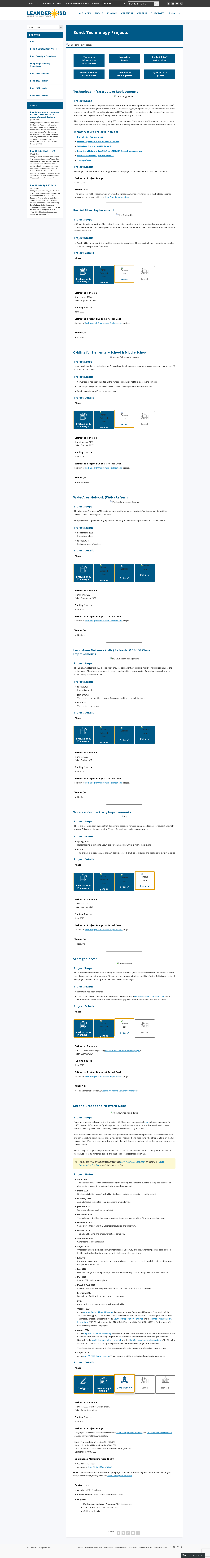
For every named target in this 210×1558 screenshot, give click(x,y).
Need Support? (194, 1555)
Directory (157, 13)
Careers (142, 13)
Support (80, 1547)
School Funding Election (77, 3)
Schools (112, 13)
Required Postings (160, 1547)
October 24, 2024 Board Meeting (98, 1312)
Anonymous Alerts (121, 1547)
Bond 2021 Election (39, 88)
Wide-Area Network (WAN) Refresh (94, 146)
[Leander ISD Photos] (181, 3)
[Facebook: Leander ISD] (168, 3)
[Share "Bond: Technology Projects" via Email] (133, 1533)
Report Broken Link (145, 1547)
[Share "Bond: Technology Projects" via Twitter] (123, 1533)
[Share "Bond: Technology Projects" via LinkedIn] (128, 1533)
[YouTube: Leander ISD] (177, 3)
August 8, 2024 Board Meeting (97, 1333)
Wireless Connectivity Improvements (95, 155)
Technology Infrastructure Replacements (103, 323)
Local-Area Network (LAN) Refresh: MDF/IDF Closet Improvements (109, 151)
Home (31, 3)
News (59, 3)
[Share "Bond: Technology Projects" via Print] (138, 1533)
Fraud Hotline (108, 1547)
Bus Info (96, 3)
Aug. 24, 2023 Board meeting (96, 1356)
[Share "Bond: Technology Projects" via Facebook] (118, 1533)
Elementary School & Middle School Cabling (98, 141)
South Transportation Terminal (128, 1318)
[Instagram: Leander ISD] (172, 3)
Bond (32, 41)
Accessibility (133, 1547)
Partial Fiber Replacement (90, 137)
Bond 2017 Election (39, 95)
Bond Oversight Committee (117, 197)
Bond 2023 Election (39, 81)
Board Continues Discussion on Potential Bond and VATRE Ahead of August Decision (45, 114)
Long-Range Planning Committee (40, 64)
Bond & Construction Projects (44, 49)
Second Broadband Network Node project (122, 1050)
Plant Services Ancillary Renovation (145, 1340)
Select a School (44, 3)
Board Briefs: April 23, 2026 (43, 185)
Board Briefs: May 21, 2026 (42, 151)
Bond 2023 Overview (39, 73)
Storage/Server (84, 160)
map (146, 1122)
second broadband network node (149, 996)
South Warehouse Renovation (132, 1161)
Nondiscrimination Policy (93, 1547)
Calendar (127, 13)
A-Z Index (85, 13)
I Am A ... (172, 13)
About (99, 13)
